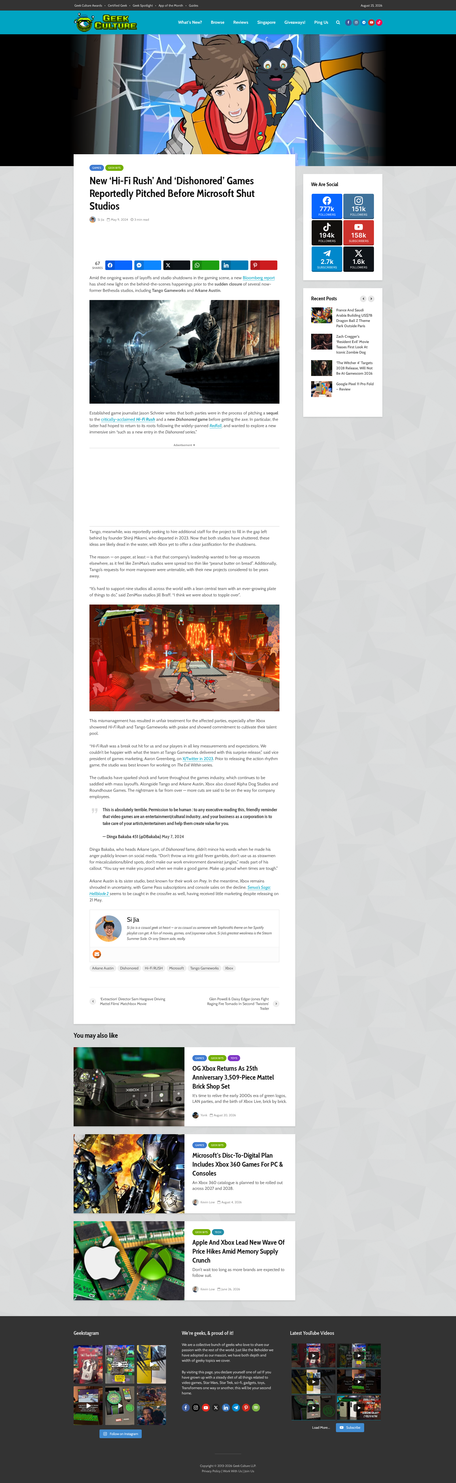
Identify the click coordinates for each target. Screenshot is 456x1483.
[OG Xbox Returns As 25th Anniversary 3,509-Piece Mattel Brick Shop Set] (129, 1086)
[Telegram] (236, 1408)
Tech (218, 1232)
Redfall (216, 425)
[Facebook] (186, 1408)
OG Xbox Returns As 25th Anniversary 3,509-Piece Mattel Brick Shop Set (233, 1077)
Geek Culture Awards (88, 5)
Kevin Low (207, 1202)
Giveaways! (294, 22)
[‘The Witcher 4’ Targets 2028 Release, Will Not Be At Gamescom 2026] (321, 367)
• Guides (192, 5)
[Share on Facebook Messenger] (147, 265)
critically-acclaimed (128, 419)
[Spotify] (256, 1408)
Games (96, 168)
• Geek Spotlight (141, 5)
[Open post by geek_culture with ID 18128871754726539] (151, 1364)
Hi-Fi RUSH (154, 968)
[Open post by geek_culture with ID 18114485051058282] (119, 1405)
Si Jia (100, 219)
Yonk (203, 1115)
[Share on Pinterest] (263, 265)
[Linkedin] (226, 1408)
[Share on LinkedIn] (234, 265)
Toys (234, 1058)
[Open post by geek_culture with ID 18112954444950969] (119, 1364)
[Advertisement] (185, 242)
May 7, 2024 (173, 836)
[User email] (97, 954)
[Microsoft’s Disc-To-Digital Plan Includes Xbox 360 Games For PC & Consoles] (129, 1173)
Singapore (266, 22)
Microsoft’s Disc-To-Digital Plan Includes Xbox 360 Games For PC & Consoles (237, 1164)
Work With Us (232, 1471)
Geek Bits (114, 168)
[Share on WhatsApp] (205, 265)
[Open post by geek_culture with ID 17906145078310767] (88, 1364)
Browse (217, 22)
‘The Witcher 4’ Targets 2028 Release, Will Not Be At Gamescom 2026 (354, 368)
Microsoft (176, 968)
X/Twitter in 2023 (198, 758)
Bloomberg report (259, 277)
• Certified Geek (115, 5)
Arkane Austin (103, 968)
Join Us (249, 1471)
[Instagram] (196, 1408)
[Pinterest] (246, 1408)
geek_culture (88, 1349)
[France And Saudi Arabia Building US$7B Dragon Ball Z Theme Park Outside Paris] (321, 314)
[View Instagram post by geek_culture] (99, 1381)
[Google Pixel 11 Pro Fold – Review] (321, 388)
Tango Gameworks (204, 968)
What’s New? (190, 22)
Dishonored (129, 968)
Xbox (229, 968)
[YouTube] (206, 1408)
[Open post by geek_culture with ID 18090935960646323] (88, 1405)
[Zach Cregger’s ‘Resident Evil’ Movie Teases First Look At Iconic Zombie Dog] (321, 341)
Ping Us (321, 22)
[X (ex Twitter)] (216, 1408)
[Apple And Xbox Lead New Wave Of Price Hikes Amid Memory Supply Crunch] (129, 1260)
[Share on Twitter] (176, 265)
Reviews (240, 22)
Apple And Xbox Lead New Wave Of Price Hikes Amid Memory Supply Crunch (238, 1251)
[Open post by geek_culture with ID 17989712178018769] (151, 1405)
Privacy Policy (211, 1471)
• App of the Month (169, 5)
